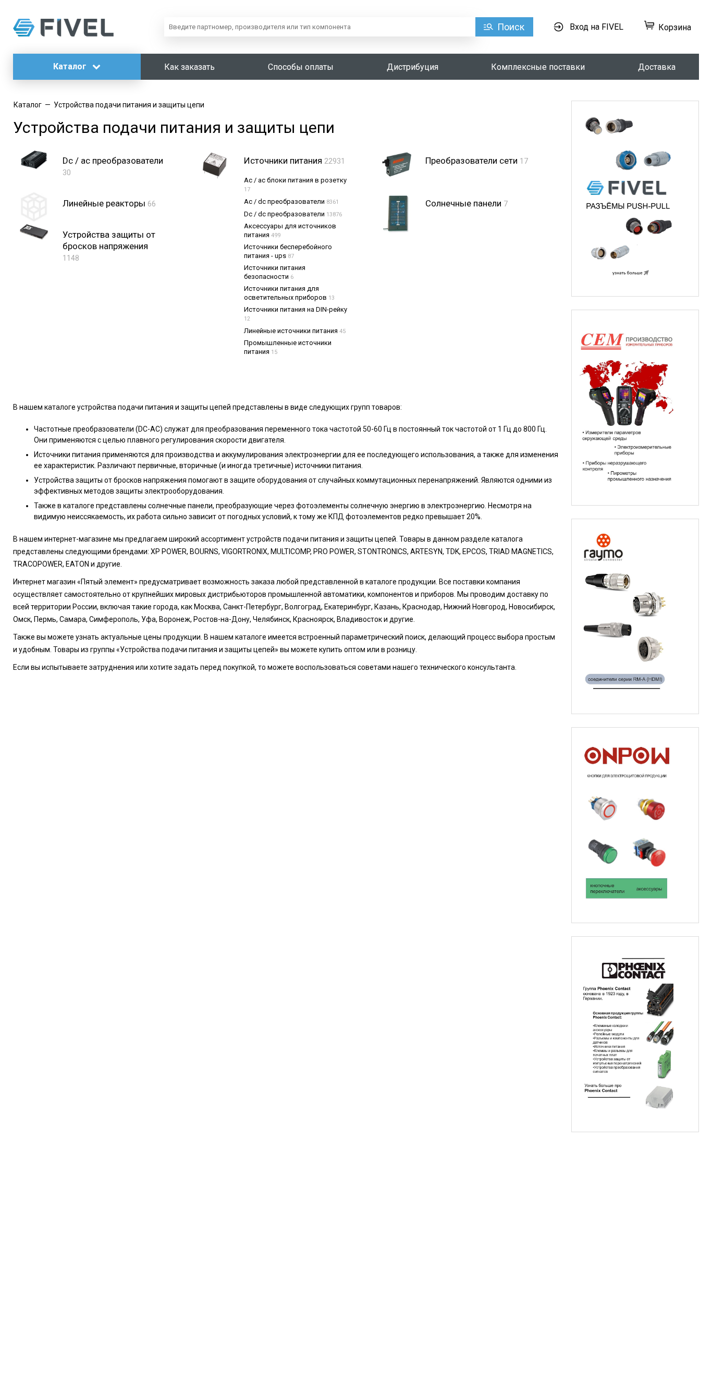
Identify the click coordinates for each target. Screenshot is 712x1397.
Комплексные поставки (538, 67)
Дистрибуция (412, 67)
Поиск (510, 26)
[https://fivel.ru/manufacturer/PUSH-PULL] (635, 199)
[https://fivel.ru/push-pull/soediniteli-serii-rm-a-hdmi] (635, 617)
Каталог (71, 66)
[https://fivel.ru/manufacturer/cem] (635, 408)
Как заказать (189, 67)
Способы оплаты (301, 67)
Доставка (657, 67)
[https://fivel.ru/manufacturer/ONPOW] (635, 825)
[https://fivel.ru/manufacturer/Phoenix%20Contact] (635, 1034)
